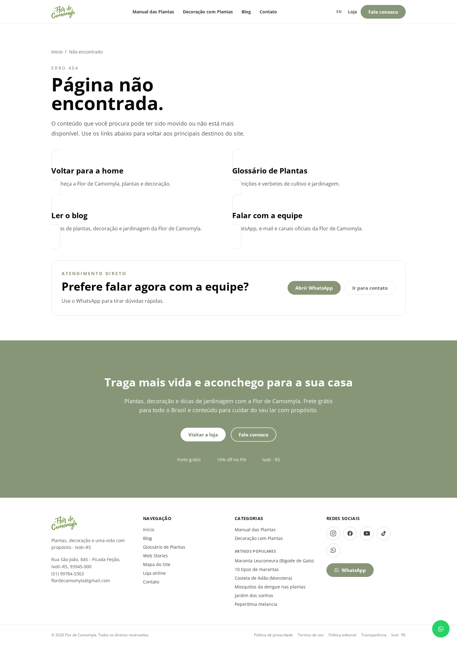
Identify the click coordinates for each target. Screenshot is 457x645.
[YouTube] (367, 533)
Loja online (154, 573)
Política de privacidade (273, 635)
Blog (246, 12)
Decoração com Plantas (208, 12)
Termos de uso (311, 635)
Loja (352, 12)
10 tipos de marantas (257, 569)
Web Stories (155, 556)
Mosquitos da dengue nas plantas (270, 587)
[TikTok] (383, 533)
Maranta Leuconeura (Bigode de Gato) (274, 561)
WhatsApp (354, 570)
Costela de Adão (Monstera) (263, 578)
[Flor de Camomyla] (63, 12)
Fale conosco (383, 12)
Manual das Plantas (153, 12)
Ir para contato (370, 288)
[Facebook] (350, 533)
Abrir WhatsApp (314, 288)
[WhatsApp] (333, 550)
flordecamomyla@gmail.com (80, 580)
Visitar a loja (203, 434)
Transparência (373, 635)
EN (339, 11)
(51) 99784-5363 (67, 574)
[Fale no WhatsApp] (441, 629)
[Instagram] (333, 533)
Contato (268, 12)
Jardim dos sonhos (254, 595)
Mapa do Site (156, 564)
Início (56, 52)
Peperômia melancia (256, 604)
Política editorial (342, 635)
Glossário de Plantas (164, 547)
